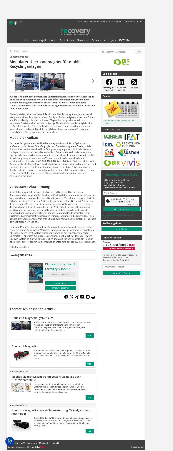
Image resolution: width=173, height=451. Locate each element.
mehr (89, 335)
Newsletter (83, 40)
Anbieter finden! (122, 273)
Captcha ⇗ (132, 205)
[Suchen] (139, 52)
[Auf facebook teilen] (66, 298)
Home (25, 40)
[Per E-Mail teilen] (88, 296)
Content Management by (19, 447)
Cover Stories (67, 40)
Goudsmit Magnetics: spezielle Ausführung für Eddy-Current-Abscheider (51, 412)
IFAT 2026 (124, 40)
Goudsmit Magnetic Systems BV (32, 318)
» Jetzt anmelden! (121, 209)
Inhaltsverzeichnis (60, 288)
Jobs (114, 40)
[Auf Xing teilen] (77, 298)
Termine (96, 40)
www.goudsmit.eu (22, 255)
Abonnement (60, 283)
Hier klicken (124, 201)
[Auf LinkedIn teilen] (82, 298)
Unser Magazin (39, 40)
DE (137, 21)
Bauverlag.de (137, 447)
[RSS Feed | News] (11, 22)
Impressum (32, 443)
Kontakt (55, 443)
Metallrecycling (21, 51)
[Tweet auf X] (71, 298)
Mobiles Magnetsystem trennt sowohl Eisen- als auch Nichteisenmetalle (46, 378)
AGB (23, 443)
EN (141, 21)
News (53, 40)
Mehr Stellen (121, 229)
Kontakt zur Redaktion (111, 21)
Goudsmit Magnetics (25, 346)
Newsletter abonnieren (88, 21)
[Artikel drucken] (93, 296)
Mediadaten (128, 21)
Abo (106, 40)
